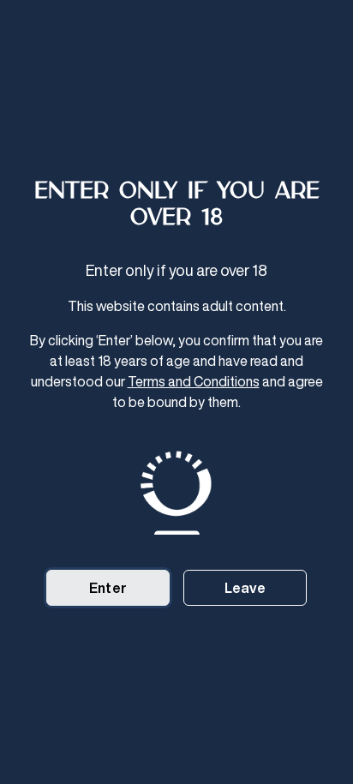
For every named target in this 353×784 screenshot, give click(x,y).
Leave (245, 588)
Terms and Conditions (194, 381)
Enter (108, 588)
